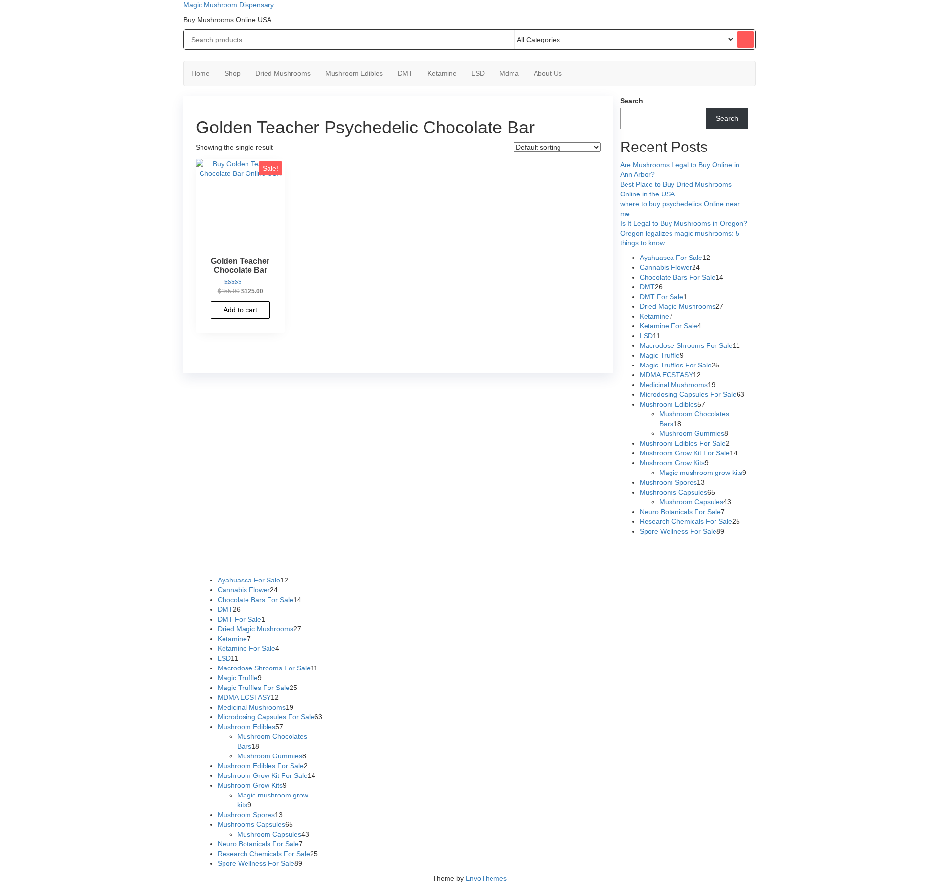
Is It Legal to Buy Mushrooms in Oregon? (683, 223)
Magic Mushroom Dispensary (228, 5)
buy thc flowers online (567, 551)
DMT (405, 73)
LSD (478, 73)
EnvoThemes (486, 878)
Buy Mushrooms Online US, (351, 551)
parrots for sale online (638, 551)
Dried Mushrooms (283, 73)
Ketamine (442, 73)
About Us (548, 73)
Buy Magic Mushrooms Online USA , (252, 551)
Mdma (509, 73)
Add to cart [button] (240, 310)
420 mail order (505, 551)
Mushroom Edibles (354, 73)
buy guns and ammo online (442, 560)
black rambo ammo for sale (354, 560)
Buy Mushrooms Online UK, (439, 551)
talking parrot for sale (275, 560)
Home (200, 73)
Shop (232, 73)
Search (631, 101)
